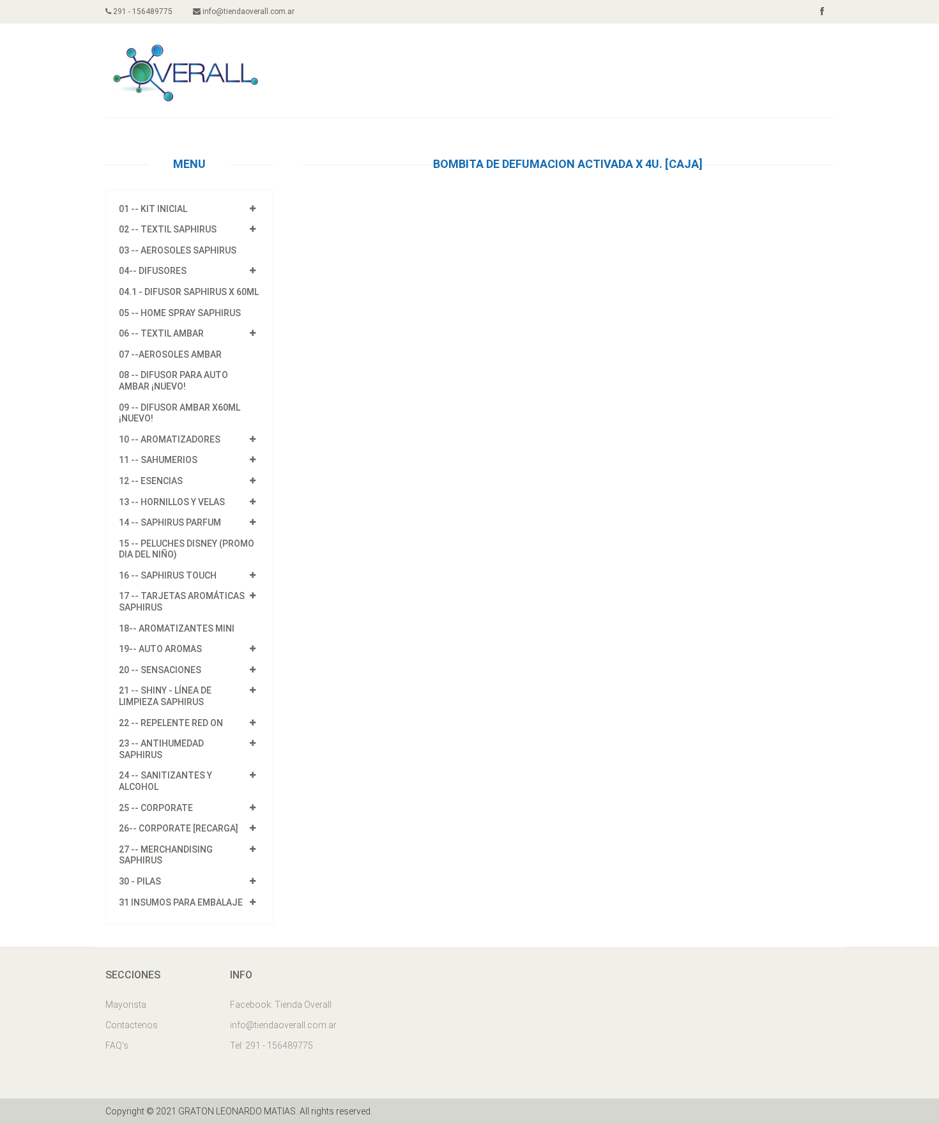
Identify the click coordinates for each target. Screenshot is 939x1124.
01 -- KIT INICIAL (153, 209)
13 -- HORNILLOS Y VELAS (172, 502)
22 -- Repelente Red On (171, 723)
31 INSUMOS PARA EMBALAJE (181, 902)
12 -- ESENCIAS (151, 481)
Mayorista (125, 1004)
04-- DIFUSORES (153, 271)
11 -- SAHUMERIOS (158, 460)
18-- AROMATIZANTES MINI (176, 628)
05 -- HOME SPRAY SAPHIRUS (180, 313)
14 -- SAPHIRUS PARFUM (170, 522)
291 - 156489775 (141, 11)
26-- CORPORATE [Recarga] (178, 828)
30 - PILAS (140, 881)
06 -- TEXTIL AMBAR (161, 333)
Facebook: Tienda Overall (281, 1004)
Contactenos (131, 1025)
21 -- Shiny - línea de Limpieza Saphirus (165, 696)
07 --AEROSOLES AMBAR (170, 354)
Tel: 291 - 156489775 (271, 1045)
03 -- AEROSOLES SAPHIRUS (177, 250)
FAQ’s (116, 1045)
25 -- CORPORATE (156, 808)
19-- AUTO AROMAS (160, 649)
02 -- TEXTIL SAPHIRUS (168, 229)
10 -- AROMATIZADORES (169, 439)
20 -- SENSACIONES (160, 670)
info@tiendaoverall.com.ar (247, 11)
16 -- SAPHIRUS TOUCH (168, 575)
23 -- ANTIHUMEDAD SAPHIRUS (161, 749)
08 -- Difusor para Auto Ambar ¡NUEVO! (173, 380)
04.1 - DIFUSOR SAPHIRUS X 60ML (189, 292)
